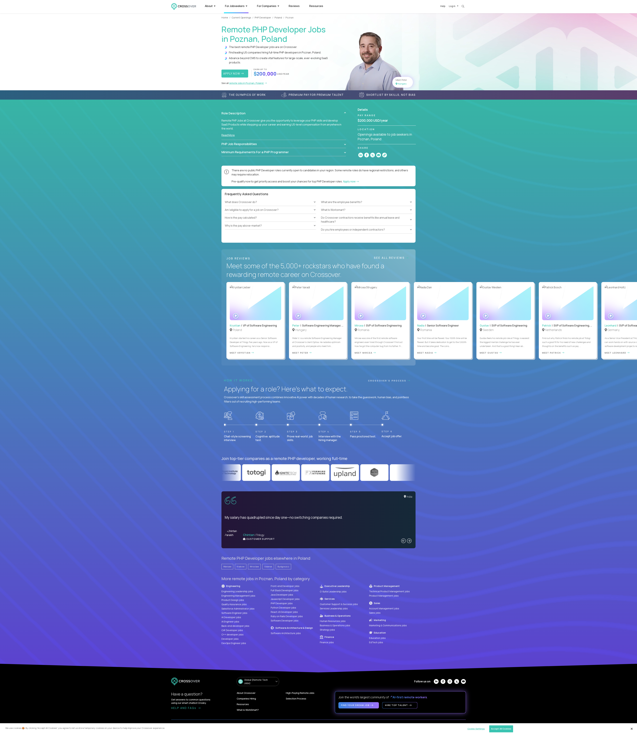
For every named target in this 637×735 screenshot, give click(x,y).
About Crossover (246, 692)
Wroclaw (254, 566)
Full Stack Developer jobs (284, 590)
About (209, 6)
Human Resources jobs (333, 621)
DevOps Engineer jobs (233, 643)
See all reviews (390, 258)
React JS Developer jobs (284, 611)
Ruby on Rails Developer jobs (287, 616)
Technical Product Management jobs (389, 591)
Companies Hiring (246, 698)
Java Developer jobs (282, 594)
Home (224, 17)
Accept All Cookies (501, 728)
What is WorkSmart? (248, 709)
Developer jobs (230, 638)
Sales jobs (375, 612)
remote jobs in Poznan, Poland (246, 83)
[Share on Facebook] (366, 155)
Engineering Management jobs (238, 595)
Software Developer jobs (284, 620)
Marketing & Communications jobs (388, 625)
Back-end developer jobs (235, 625)
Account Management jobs (384, 608)
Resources (316, 6)
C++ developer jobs (232, 634)
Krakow (241, 566)
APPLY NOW (232, 73)
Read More (228, 135)
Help (442, 6)
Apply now (349, 181)
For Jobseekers (235, 6)
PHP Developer (263, 17)
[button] (283, 113)
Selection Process (296, 698)
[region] (318, 729)
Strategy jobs (327, 629)
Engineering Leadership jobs (237, 591)
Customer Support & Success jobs (339, 604)
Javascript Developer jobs (285, 599)
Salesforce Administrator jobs (237, 608)
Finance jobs (327, 642)
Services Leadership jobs (334, 608)
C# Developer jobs (232, 630)
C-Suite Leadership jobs (333, 591)
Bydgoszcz (283, 566)
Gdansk (268, 566)
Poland (278, 17)
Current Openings (241, 17)
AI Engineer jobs (230, 621)
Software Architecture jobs (286, 633)
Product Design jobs (232, 600)
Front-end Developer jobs (285, 586)
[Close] (631, 728)
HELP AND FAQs (184, 708)
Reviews (294, 6)
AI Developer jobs (231, 617)
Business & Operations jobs (335, 625)
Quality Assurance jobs (234, 604)
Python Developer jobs (283, 607)
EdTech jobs (376, 642)
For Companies (267, 6)
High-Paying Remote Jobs (300, 692)
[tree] (270, 214)
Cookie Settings (476, 728)
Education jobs (377, 638)
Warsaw (227, 566)
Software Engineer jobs (234, 612)
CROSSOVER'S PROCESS (388, 380)
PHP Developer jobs (282, 603)
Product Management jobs (384, 595)
